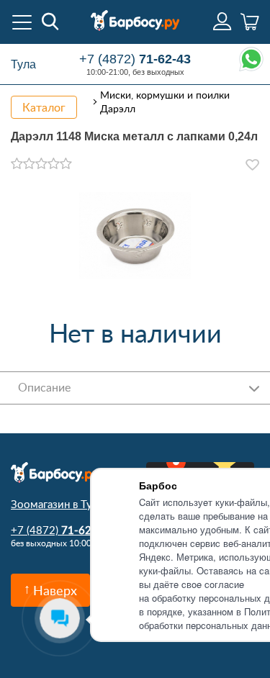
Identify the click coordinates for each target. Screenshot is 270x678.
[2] (29, 164)
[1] (17, 164)
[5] (66, 164)
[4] (54, 164)
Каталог (44, 107)
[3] (41, 164)
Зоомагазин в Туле (57, 504)
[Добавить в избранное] (252, 165)
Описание (44, 387)
